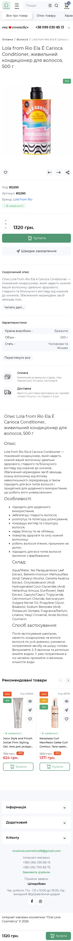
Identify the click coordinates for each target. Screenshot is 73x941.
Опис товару (46, 15)
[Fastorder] (30, 710)
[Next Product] (58, 172)
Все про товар (17, 15)
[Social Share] (67, 172)
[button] (60, 680)
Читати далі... (14, 307)
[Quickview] (30, 701)
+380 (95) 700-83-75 (36, 867)
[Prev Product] (49, 172)
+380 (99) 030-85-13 (36, 862)
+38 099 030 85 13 (49, 27)
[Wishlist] (5, 172)
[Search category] (50, 5)
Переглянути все (17, 358)
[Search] (56, 5)
